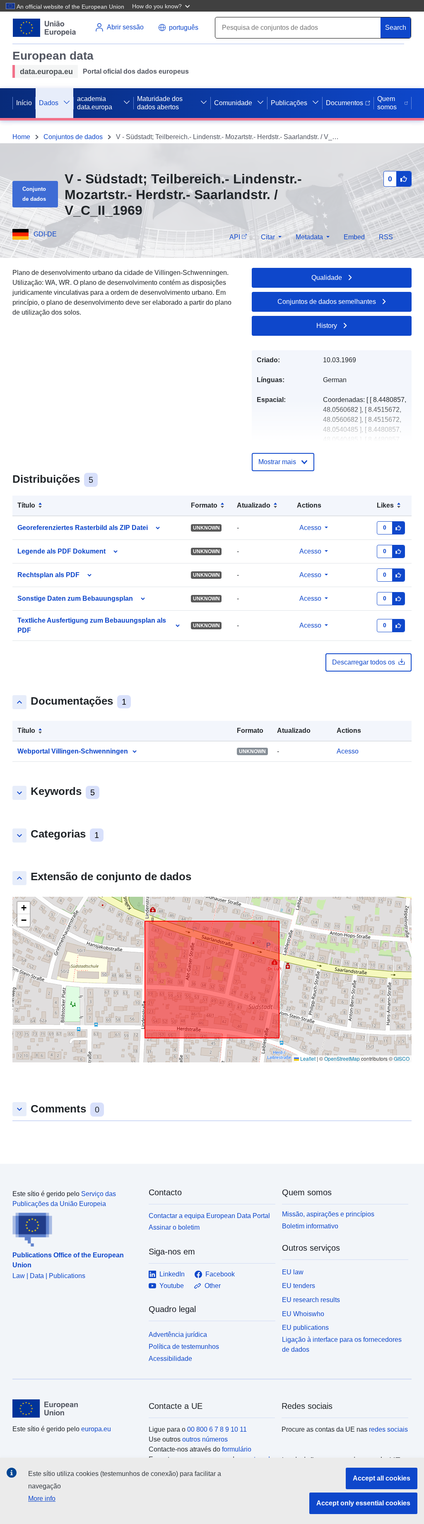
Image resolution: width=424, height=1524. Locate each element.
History (326, 325)
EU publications (305, 1327)
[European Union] (75, 1408)
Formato (204, 505)
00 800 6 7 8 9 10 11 (217, 1429)
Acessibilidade (170, 1358)
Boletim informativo (310, 1226)
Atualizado (253, 505)
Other (213, 1285)
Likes (385, 505)
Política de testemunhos (184, 1346)
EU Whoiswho (303, 1313)
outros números (205, 1439)
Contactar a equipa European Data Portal (209, 1215)
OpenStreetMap (342, 1058)
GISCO (402, 1058)
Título (26, 505)
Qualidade (326, 277)
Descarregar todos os (363, 662)
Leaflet (307, 1058)
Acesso (310, 527)
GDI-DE (45, 234)
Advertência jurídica (178, 1334)
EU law (293, 1272)
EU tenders (298, 1285)
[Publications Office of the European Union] (75, 1228)
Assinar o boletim (174, 1227)
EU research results (311, 1299)
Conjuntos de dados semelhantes (326, 301)
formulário (236, 1449)
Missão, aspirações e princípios (328, 1214)
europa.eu (96, 1429)
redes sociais (388, 1429)
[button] (162, 6)
